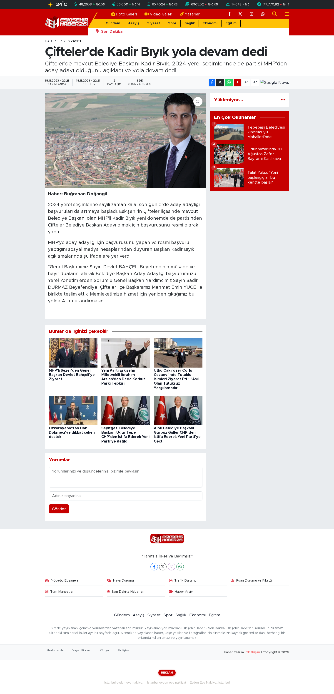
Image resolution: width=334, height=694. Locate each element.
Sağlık (189, 23)
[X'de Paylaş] (220, 82)
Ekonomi (210, 23)
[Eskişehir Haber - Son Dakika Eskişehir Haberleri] (66, 22)
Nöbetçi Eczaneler (65, 580)
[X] (163, 566)
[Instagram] (171, 566)
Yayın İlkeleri (81, 650)
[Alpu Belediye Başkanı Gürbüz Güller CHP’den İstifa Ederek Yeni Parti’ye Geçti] (178, 410)
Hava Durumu (123, 580)
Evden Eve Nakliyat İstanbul (210, 682)
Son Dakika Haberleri (128, 591)
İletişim (123, 650)
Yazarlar (192, 14)
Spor (172, 23)
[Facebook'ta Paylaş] (212, 82)
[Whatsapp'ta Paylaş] (229, 82)
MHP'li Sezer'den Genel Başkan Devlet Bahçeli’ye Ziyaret (72, 375)
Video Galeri (161, 14)
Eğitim (231, 23)
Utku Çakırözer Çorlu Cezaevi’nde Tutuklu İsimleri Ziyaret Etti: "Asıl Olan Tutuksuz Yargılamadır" (176, 379)
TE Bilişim (253, 652)
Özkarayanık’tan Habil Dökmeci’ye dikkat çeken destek (72, 432)
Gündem (113, 23)
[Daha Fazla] (237, 82)
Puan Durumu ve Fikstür (254, 580)
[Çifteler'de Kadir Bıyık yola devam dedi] (126, 140)
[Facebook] (154, 566)
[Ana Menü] (285, 14)
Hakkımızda (55, 650)
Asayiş (133, 23)
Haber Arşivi (184, 591)
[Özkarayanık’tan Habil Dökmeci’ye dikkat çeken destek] (73, 410)
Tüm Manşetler (62, 591)
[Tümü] (283, 100)
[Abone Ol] (274, 82)
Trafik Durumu (185, 580)
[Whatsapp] (180, 566)
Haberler (53, 41)
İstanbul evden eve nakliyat (123, 682)
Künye (104, 650)
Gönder (59, 509)
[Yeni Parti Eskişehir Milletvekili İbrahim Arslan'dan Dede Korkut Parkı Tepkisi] (125, 353)
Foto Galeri (126, 14)
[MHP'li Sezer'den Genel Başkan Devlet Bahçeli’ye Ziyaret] (73, 353)
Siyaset (153, 23)
